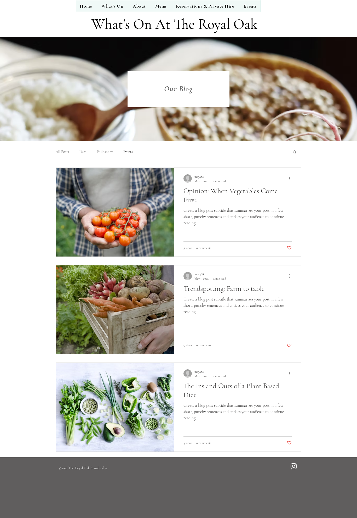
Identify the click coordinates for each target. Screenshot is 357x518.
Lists (82, 151)
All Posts (62, 151)
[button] (294, 152)
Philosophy (105, 151)
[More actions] (291, 178)
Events (128, 151)
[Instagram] (294, 466)
